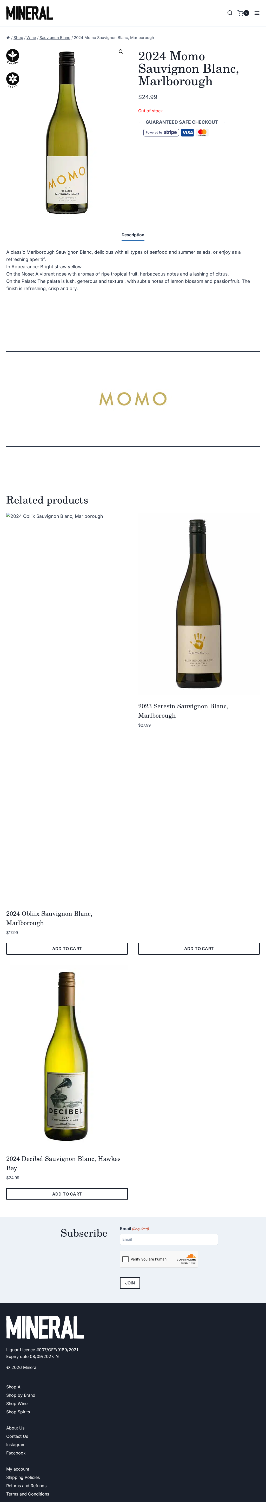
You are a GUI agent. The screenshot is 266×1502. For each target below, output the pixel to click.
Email (134, 1228)
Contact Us (17, 1436)
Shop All (14, 1386)
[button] (121, 51)
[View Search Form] (230, 13)
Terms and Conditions (27, 1494)
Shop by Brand (20, 1395)
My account (17, 1469)
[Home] (8, 37)
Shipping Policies (23, 1477)
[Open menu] (256, 13)
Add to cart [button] (67, 948)
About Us (15, 1428)
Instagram (15, 1444)
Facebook (16, 1452)
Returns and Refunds (26, 1485)
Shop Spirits (18, 1411)
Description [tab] (133, 234)
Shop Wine (17, 1403)
